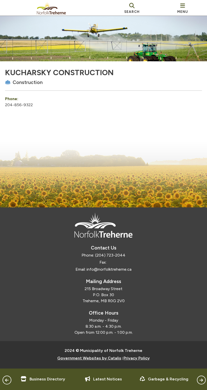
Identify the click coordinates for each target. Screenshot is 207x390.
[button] (7, 380)
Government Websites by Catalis (89, 358)
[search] (132, 8)
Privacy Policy (136, 358)
